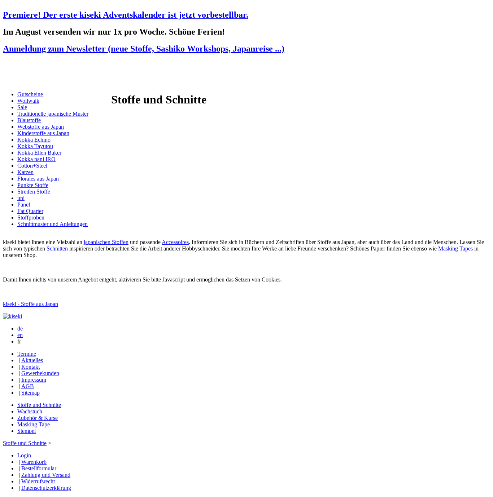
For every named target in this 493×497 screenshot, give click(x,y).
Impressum (33, 380)
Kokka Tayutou (35, 146)
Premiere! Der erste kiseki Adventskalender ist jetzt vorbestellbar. (125, 14)
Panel (23, 204)
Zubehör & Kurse (37, 418)
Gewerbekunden (40, 373)
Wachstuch (29, 411)
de (20, 328)
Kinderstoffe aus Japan (43, 133)
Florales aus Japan (38, 179)
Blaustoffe (29, 120)
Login (24, 455)
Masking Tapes (455, 248)
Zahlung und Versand (45, 475)
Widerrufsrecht (38, 481)
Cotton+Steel (32, 166)
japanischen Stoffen (106, 242)
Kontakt (30, 367)
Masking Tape (33, 424)
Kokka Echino (34, 140)
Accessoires (175, 242)
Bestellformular (38, 468)
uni (21, 198)
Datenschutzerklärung (46, 488)
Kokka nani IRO (36, 159)
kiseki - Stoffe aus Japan (30, 304)
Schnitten (57, 248)
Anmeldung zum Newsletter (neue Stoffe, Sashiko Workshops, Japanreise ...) (143, 48)
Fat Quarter (30, 211)
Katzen (25, 172)
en (20, 335)
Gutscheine (30, 94)
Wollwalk (28, 101)
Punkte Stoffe (32, 185)
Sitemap (30, 393)
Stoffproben (30, 217)
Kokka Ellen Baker (39, 153)
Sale (22, 107)
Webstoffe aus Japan (40, 127)
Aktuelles (32, 360)
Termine (26, 354)
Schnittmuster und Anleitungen (52, 224)
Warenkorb (34, 462)
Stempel (26, 431)
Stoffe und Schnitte (39, 405)
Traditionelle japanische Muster (52, 114)
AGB (27, 386)
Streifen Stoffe (33, 191)
